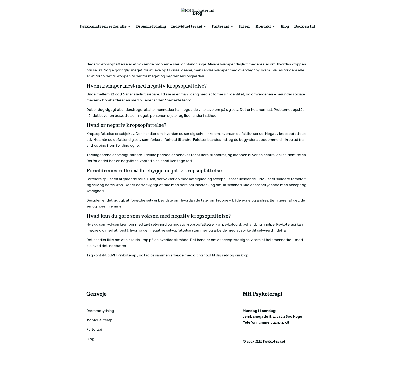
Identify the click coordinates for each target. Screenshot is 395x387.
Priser (244, 27)
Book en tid (304, 27)
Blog (285, 27)
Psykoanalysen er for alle (103, 27)
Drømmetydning (151, 27)
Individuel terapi (186, 27)
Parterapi (220, 27)
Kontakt (263, 27)
